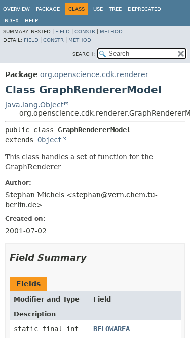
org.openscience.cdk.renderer (94, 74)
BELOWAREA (111, 329)
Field (62, 31)
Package (48, 9)
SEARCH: (83, 54)
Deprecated (144, 9)
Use (98, 9)
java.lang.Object (34, 105)
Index (11, 20)
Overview (16, 9)
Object (49, 140)
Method (111, 31)
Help (31, 20)
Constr (84, 31)
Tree (115, 9)
